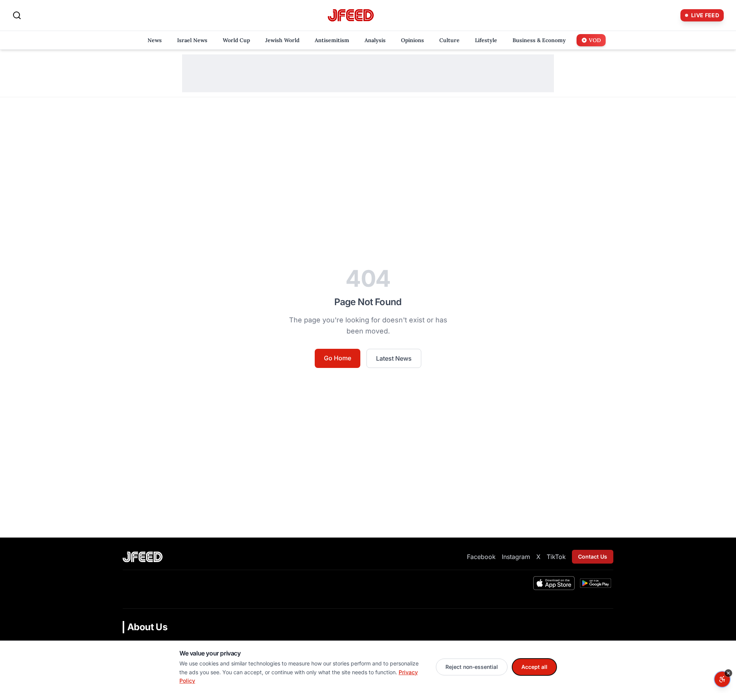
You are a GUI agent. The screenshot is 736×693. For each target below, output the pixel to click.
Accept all (534, 667)
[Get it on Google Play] (595, 583)
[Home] (351, 15)
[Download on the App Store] (554, 583)
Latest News (394, 358)
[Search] (16, 15)
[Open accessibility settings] (722, 679)
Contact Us (592, 556)
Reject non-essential (471, 667)
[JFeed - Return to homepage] (143, 556)
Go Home (337, 358)
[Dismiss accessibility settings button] (728, 673)
